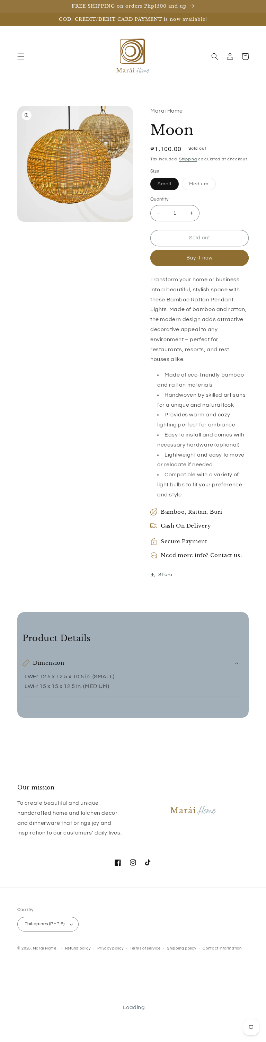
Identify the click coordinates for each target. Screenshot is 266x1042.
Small (168, 185)
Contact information (222, 948)
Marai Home (44, 948)
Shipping (188, 159)
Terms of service (145, 948)
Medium (202, 185)
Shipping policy (181, 948)
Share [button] (165, 574)
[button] (20, 56)
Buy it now (199, 257)
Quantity (159, 199)
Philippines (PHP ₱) (45, 923)
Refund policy (78, 948)
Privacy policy (110, 948)
